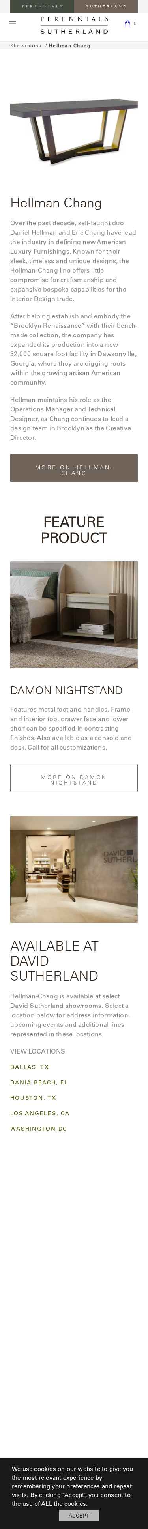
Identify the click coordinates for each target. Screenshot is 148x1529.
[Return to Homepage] (74, 25)
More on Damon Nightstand (74, 780)
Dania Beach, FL (39, 1082)
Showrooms (26, 45)
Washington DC (38, 1128)
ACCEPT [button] (79, 1515)
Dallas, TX (29, 1067)
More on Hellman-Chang (74, 470)
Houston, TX (33, 1098)
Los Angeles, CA (39, 1113)
